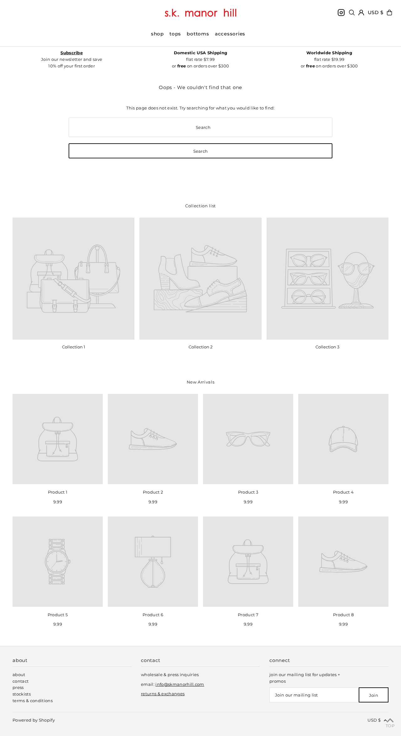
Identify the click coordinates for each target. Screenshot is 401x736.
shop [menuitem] (157, 34)
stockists (22, 693)
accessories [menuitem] (230, 34)
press (18, 687)
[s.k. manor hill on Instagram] (341, 12)
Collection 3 (327, 346)
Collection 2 (200, 346)
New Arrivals (201, 381)
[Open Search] (352, 12)
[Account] (361, 12)
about (19, 674)
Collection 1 (73, 346)
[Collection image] (73, 279)
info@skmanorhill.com (179, 684)
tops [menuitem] (175, 34)
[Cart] (389, 12)
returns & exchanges (163, 693)
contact (21, 681)
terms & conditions (33, 700)
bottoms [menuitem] (198, 34)
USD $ (375, 12)
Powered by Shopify (34, 720)
